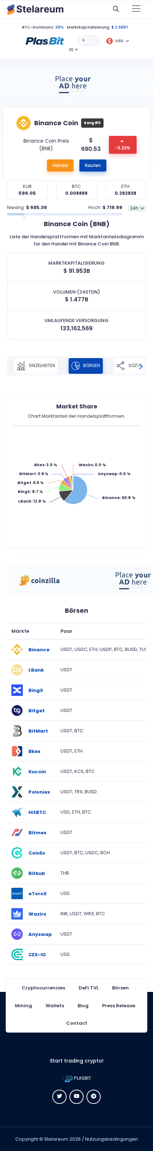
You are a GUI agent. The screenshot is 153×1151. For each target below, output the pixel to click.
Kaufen (93, 165)
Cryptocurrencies (43, 987)
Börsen (91, 365)
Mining (23, 1005)
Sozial (135, 365)
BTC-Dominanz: (38, 27)
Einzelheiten (41, 365)
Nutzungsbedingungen (111, 1139)
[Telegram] (93, 1097)
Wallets (55, 1005)
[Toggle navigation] (136, 9)
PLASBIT (82, 1078)
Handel (60, 165)
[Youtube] (76, 1097)
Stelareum (56, 1139)
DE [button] (71, 49)
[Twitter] (59, 1097)
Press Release (118, 1005)
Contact (76, 1023)
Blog (83, 1005)
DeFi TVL (89, 987)
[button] (45, 40)
